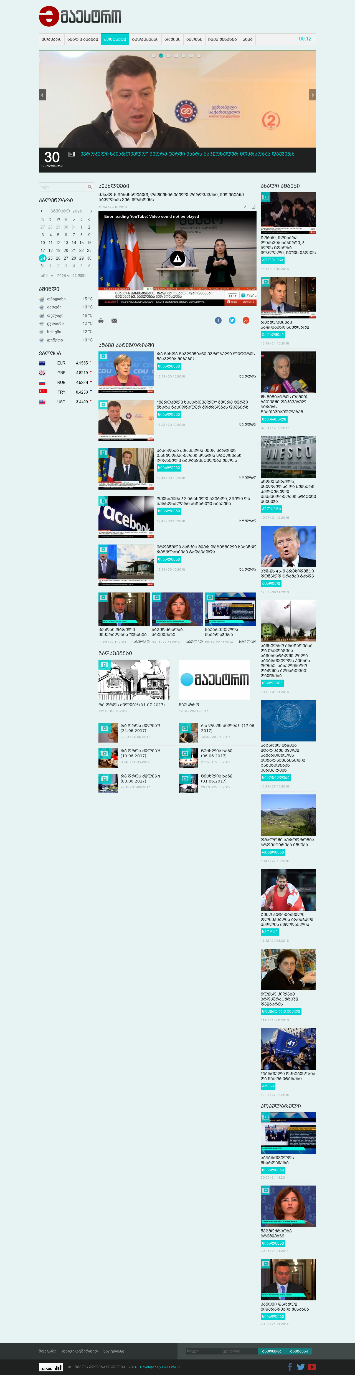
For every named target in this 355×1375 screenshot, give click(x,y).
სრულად (248, 376)
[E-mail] (117, 321)
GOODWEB (171, 1367)
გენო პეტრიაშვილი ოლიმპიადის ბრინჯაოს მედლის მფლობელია (287, 919)
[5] (183, 55)
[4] (176, 55)
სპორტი (270, 932)
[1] (153, 55)
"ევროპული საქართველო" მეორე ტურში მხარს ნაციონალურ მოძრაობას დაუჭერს (186, 154)
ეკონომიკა (273, 335)
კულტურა (271, 509)
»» (90, 211)
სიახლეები (113, 186)
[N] (312, 94)
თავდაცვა (272, 683)
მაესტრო (189, 705)
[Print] (104, 321)
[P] (42, 94)
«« (42, 211)
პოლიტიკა (272, 260)
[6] (191, 55)
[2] (161, 55)
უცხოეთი (271, 584)
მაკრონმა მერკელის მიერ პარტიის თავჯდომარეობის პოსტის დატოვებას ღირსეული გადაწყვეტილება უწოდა (199, 455)
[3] (168, 55)
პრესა (268, 1086)
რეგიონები (273, 852)
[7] (198, 55)
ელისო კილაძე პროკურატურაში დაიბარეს (279, 999)
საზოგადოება (276, 778)
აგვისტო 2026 (66, 211)
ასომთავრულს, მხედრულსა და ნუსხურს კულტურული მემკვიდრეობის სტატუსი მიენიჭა (288, 491)
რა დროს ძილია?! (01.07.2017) (131, 705)
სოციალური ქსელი (281, 1012)
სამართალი (274, 419)
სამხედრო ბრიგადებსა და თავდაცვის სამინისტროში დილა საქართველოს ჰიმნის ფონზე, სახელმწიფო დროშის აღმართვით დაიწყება (287, 661)
